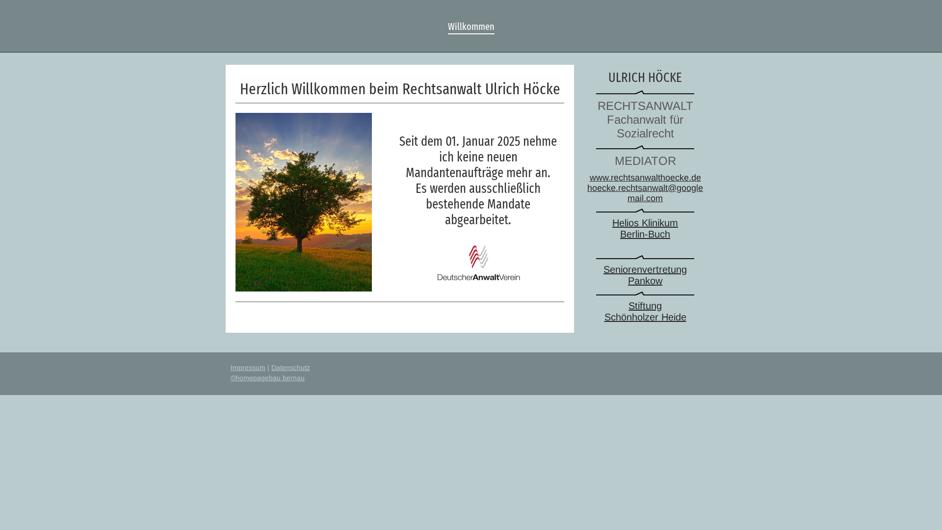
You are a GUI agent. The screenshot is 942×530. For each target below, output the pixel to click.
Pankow (645, 280)
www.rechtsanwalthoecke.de (645, 178)
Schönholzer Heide (645, 317)
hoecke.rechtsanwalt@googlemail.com (645, 193)
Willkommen (471, 26)
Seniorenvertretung (645, 269)
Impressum (248, 367)
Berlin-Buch (645, 234)
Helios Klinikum (645, 222)
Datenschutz (290, 367)
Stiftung (645, 305)
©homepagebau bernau (268, 378)
